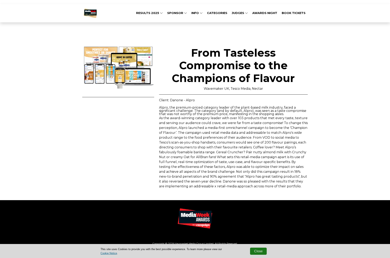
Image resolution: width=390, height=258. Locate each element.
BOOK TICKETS (294, 13)
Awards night (264, 13)
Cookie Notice (109, 253)
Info (195, 13)
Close (258, 251)
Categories (217, 13)
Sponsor (175, 13)
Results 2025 (148, 13)
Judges (238, 13)
